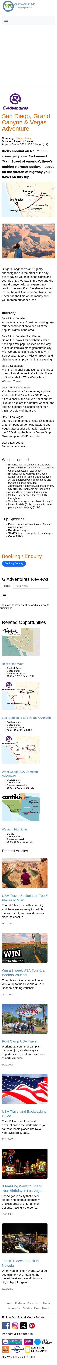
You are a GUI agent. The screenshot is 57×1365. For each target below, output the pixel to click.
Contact (45, 1308)
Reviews (6, 586)
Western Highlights (15, 829)
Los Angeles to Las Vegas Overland (26, 717)
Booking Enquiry (14, 563)
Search (46, 1303)
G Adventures (23, 138)
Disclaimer (20, 1303)
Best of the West (13, 663)
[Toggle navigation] (6, 20)
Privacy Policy (34, 1303)
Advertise (27, 1308)
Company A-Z (14, 1308)
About (10, 1303)
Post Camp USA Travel (19, 1041)
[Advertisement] (28, 54)
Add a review (22, 586)
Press (37, 1308)
